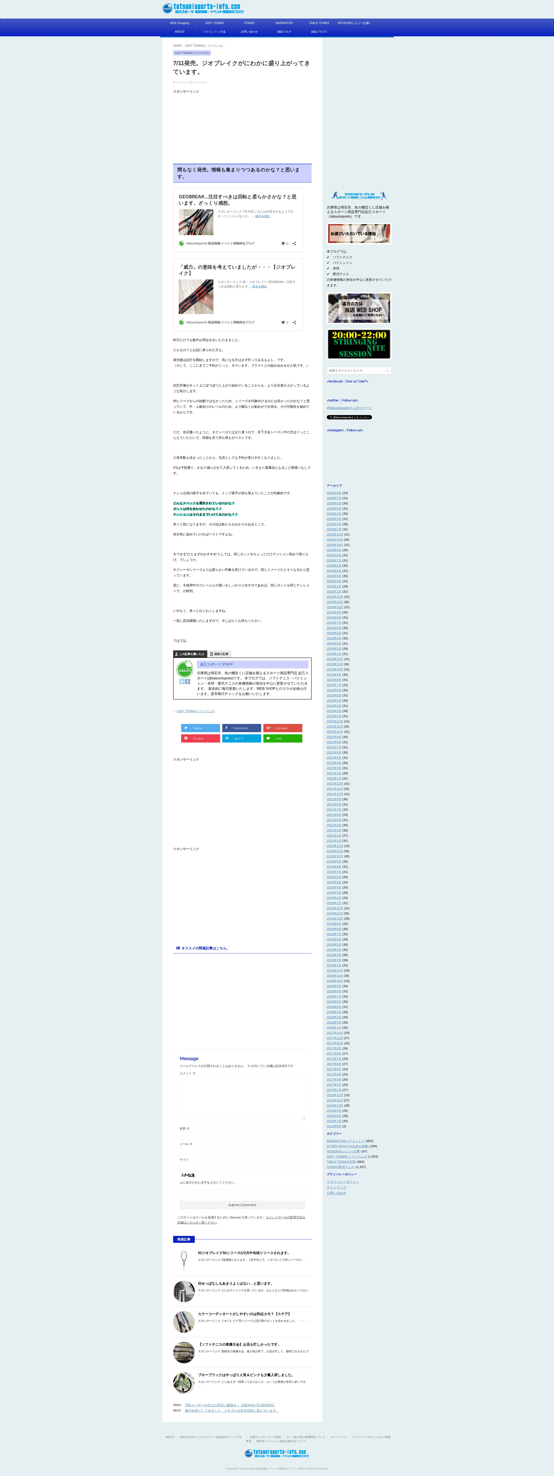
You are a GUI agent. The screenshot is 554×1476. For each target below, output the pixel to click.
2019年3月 (334, 955)
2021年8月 (334, 804)
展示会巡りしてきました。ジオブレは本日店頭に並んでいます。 (232, 1410)
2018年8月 (334, 991)
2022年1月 (334, 778)
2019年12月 (335, 908)
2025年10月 (335, 545)
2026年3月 (334, 519)
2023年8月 (334, 680)
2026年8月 (334, 493)
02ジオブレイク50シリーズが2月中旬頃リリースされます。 (244, 1253)
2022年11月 (335, 726)
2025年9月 (334, 550)
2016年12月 (335, 1095)
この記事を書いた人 (192, 654)
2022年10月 (335, 731)
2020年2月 (334, 898)
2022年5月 (334, 757)
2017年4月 (334, 1074)
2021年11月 (335, 789)
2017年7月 (334, 1058)
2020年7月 (334, 872)
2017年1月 (334, 1090)
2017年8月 (334, 1053)
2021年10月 (335, 794)
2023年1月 (334, 716)
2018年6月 (334, 1001)
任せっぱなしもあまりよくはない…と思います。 (236, 1283)
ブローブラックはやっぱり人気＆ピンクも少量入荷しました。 (246, 1375)
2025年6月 (334, 565)
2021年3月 (334, 830)
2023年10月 (335, 669)
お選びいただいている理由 (265, 1437)
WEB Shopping (179, 23)
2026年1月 (334, 529)
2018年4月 (334, 1012)
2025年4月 (334, 576)
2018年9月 (334, 986)
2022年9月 (334, 737)
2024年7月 (334, 622)
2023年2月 (334, 711)
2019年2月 (334, 960)
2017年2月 (334, 1084)
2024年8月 (334, 617)
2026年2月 (334, 524)
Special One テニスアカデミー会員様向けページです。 (212, 1437)
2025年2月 (334, 586)
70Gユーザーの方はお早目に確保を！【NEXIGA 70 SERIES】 (230, 1405)
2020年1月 (334, 903)
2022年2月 (334, 773)
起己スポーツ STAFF (216, 664)
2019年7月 (334, 934)
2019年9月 (334, 924)
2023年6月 (334, 690)
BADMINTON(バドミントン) (346, 1141)
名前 (185, 1128)
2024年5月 (334, 633)
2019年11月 (335, 913)
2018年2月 (334, 1022)
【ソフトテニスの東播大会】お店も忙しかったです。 (239, 1344)
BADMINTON (284, 23)
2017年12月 (335, 1033)
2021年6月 (334, 815)
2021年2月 (334, 835)
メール (186, 1144)
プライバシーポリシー (343, 1182)
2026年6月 (334, 503)
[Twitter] (182, 681)
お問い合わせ (249, 31)
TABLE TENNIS (319, 23)
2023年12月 (335, 659)
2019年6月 (334, 939)
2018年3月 (334, 1017)
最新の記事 (221, 654)
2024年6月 (334, 628)
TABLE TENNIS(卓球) (341, 1161)
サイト (184, 1159)
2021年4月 (334, 825)
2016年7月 (334, 1121)
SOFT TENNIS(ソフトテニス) (195, 711)
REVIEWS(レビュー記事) (354, 23)
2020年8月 (334, 866)
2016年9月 (334, 1110)
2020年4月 (334, 887)
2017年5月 (334, 1069)
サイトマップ (336, 1187)
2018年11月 (335, 975)
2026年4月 (334, 513)
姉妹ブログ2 (319, 31)
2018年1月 (334, 1027)
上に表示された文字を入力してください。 (208, 1182)
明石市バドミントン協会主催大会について (281, 1441)
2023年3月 (334, 706)
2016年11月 (335, 1100)
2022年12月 (335, 721)
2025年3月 (334, 581)
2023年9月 (334, 674)
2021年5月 (334, 820)
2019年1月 (334, 965)
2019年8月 (334, 929)
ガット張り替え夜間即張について (305, 1437)
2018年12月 (335, 970)
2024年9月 (334, 612)
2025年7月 (334, 560)
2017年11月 (335, 1038)
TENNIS (249, 23)
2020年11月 (335, 851)
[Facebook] (187, 681)
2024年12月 (335, 596)
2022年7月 (334, 747)
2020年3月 (334, 892)
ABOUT (180, 31)
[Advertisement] (242, 125)
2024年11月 (335, 602)
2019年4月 (334, 949)
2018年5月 (334, 1007)
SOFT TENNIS (214, 23)
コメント (188, 1073)
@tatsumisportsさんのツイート (349, 408)
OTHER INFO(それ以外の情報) (348, 1146)
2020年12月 (335, 846)
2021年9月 (334, 799)
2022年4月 (334, 763)
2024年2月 (334, 648)
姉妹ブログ (284, 31)
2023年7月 (334, 685)
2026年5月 (334, 508)
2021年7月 (334, 809)
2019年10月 (335, 918)
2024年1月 (334, 654)
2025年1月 (334, 591)
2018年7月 (334, 996)
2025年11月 (335, 539)
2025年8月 (334, 555)
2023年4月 (334, 700)
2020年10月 (335, 856)
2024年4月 (334, 638)
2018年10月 (335, 981)
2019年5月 (334, 944)
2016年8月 (334, 1116)
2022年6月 (334, 752)
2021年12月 (335, 783)
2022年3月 (334, 768)
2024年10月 (335, 607)
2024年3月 (334, 643)
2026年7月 (334, 498)
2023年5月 (334, 695)
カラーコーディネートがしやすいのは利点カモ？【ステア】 (244, 1314)
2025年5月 (334, 571)
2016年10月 (335, 1105)
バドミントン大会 (214, 31)
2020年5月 (334, 882)
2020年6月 (334, 877)
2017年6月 (334, 1064)
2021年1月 (334, 840)
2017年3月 (334, 1079)
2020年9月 (334, 861)
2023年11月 (335, 664)
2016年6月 (334, 1126)
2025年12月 (335, 534)
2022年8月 (334, 742)
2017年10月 (335, 1043)
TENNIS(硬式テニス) (341, 1167)
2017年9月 (334, 1048)
